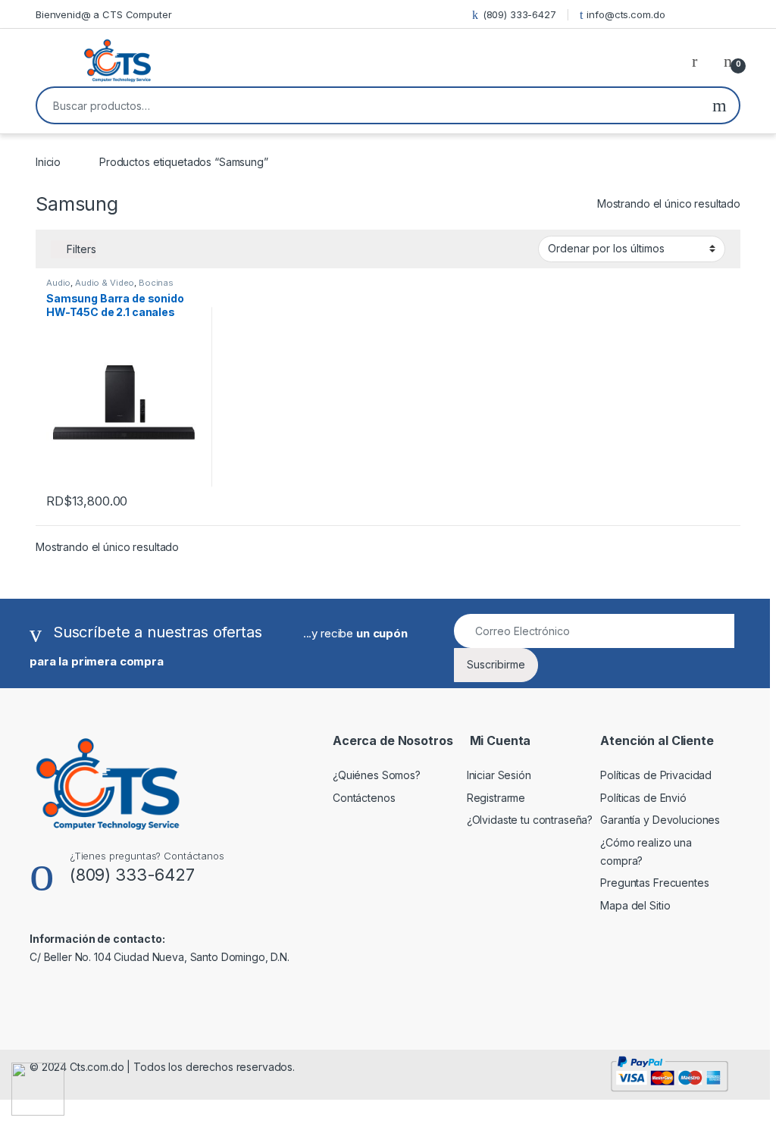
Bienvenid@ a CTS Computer (104, 14)
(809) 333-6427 (519, 14)
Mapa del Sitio (635, 905)
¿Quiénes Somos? (377, 775)
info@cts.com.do (626, 14)
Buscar (719, 105)
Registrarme (496, 797)
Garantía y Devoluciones (660, 819)
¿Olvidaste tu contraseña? (530, 819)
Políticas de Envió (643, 797)
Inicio (48, 161)
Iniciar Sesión (499, 775)
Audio (58, 282)
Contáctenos (364, 797)
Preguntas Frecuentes (654, 882)
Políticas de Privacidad (656, 775)
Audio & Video (104, 282)
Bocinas (156, 282)
